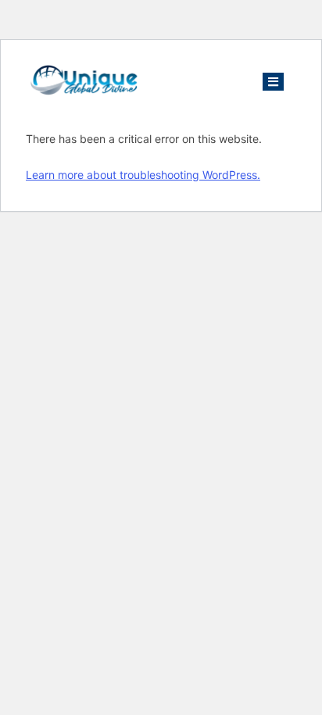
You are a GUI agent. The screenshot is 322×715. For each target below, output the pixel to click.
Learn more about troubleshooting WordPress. (143, 174)
